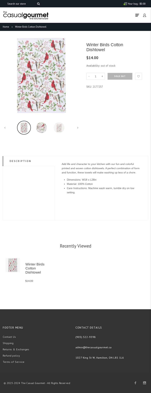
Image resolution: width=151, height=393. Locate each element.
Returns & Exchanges (16, 349)
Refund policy (11, 355)
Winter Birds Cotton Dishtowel (30, 26)
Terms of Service (13, 362)
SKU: (89, 86)
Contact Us (9, 337)
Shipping (8, 343)
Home (6, 26)
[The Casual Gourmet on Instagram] (144, 383)
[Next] (75, 75)
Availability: (93, 65)
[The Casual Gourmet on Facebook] (135, 383)
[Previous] (7, 75)
